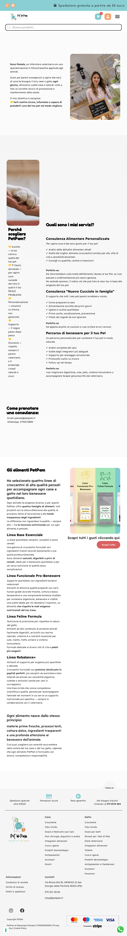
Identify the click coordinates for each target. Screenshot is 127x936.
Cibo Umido (51, 827)
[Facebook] (13, 5)
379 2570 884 (114, 804)
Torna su (109, 788)
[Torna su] (109, 785)
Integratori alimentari (56, 841)
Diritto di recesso (15, 887)
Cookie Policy (20, 928)
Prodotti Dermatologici (57, 850)
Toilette (88, 850)
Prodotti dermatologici (96, 859)
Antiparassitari (52, 855)
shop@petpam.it (54, 897)
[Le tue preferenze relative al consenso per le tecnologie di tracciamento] (6, 930)
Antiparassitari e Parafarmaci (99, 864)
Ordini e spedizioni (15, 891)
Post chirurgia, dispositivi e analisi (62, 836)
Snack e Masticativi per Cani (59, 831)
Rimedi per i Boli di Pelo (97, 836)
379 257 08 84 (52, 892)
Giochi (48, 864)
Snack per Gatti (93, 831)
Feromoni (90, 873)
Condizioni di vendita (17, 882)
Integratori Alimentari (96, 845)
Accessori (50, 859)
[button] (117, 16)
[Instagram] (7, 5)
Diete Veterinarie (94, 841)
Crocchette (50, 822)
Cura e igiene (52, 845)
